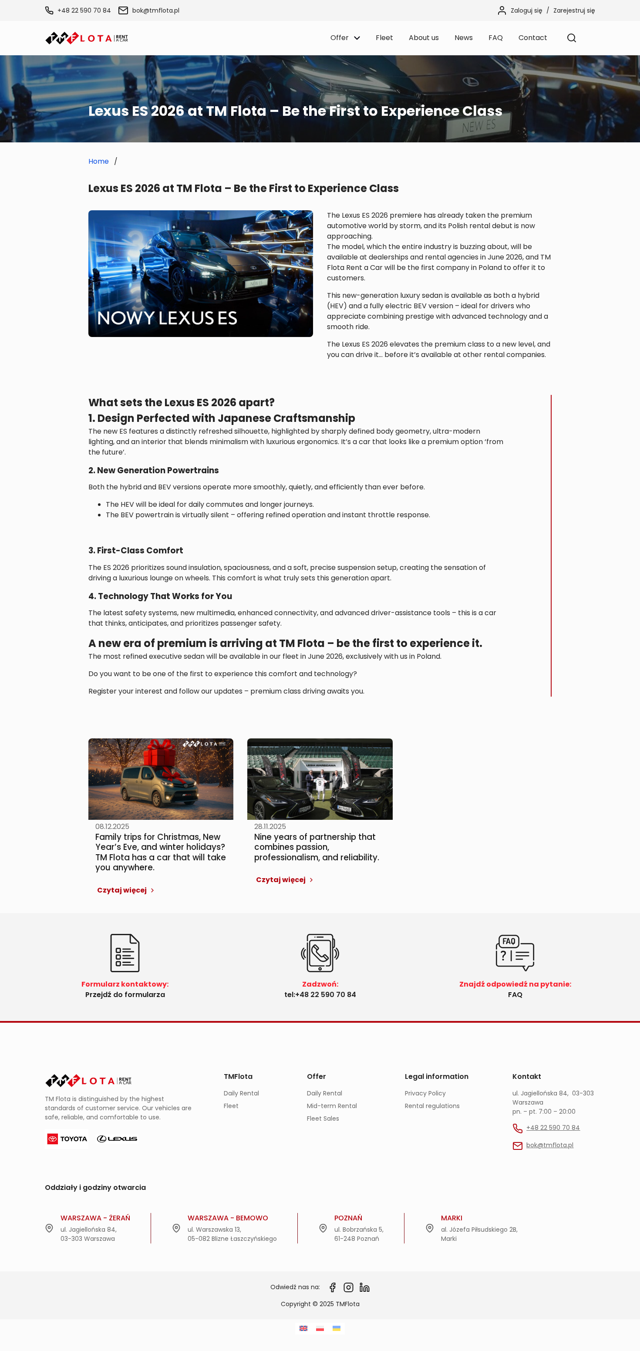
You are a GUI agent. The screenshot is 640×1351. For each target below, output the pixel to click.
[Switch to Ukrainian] (336, 1328)
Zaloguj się (526, 10)
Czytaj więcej (122, 890)
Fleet (231, 1106)
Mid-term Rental (332, 1106)
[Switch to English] (303, 1328)
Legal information (436, 1076)
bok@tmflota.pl (155, 10)
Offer (316, 1076)
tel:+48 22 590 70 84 (320, 995)
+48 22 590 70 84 (84, 10)
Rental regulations (432, 1106)
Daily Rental (241, 1093)
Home (98, 161)
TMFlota (238, 1076)
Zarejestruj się (574, 10)
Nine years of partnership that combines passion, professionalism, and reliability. (316, 847)
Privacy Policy (425, 1093)
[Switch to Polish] (320, 1328)
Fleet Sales (323, 1118)
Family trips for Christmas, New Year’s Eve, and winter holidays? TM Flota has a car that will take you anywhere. (160, 852)
